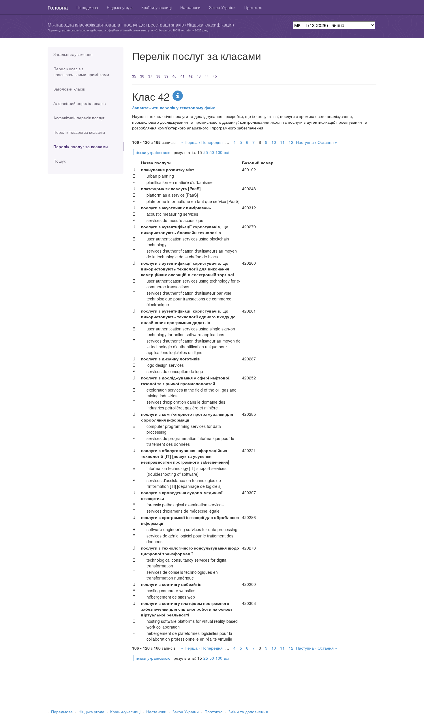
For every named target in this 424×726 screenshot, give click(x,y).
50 (211, 152)
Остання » (327, 142)
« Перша (189, 142)
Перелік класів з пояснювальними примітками (81, 71)
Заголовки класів (69, 89)
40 (174, 76)
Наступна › (306, 142)
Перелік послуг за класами (80, 146)
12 (291, 142)
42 (191, 76)
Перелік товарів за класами (79, 132)
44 (207, 76)
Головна (58, 7)
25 (205, 152)
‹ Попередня (211, 142)
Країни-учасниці (156, 7)
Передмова (87, 7)
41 (183, 76)
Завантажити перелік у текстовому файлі (174, 107)
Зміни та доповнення (248, 711)
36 (142, 76)
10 (273, 142)
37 (150, 76)
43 (199, 76)
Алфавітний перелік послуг (78, 118)
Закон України (222, 7)
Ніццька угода (120, 7)
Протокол (253, 7)
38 (158, 76)
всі (226, 152)
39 (166, 76)
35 (134, 76)
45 (215, 76)
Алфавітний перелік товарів (79, 103)
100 (218, 152)
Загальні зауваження (73, 54)
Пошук (59, 161)
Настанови (190, 7)
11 (282, 142)
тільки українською (152, 152)
